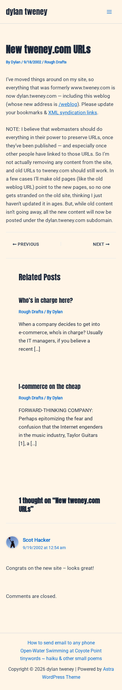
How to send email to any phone (61, 643)
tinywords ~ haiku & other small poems (61, 658)
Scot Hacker (36, 540)
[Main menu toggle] (109, 12)
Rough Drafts (55, 62)
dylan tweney (26, 11)
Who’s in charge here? (46, 300)
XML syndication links (72, 112)
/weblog (68, 104)
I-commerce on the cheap (50, 386)
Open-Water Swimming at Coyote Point (61, 651)
